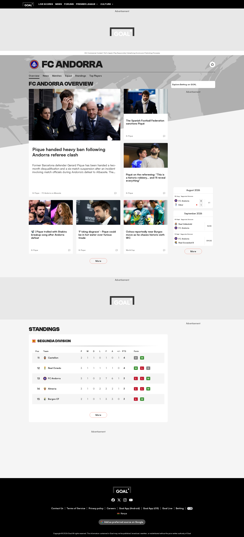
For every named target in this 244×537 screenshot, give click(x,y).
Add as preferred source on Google (123, 522)
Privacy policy (96, 508)
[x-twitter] (119, 500)
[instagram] (125, 500)
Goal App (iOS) (151, 508)
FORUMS (69, 4)
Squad (68, 75)
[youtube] (131, 500)
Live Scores (45, 4)
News (58, 4)
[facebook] (113, 500)
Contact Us (57, 508)
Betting (180, 508)
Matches (57, 75)
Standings (80, 75)
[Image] (74, 114)
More (98, 261)
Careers (111, 508)
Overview (34, 75)
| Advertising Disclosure (134, 53)
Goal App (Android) (129, 508)
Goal (70, 533)
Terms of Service (76, 508)
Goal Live (167, 508)
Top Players (95, 75)
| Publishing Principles (151, 53)
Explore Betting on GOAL (184, 84)
